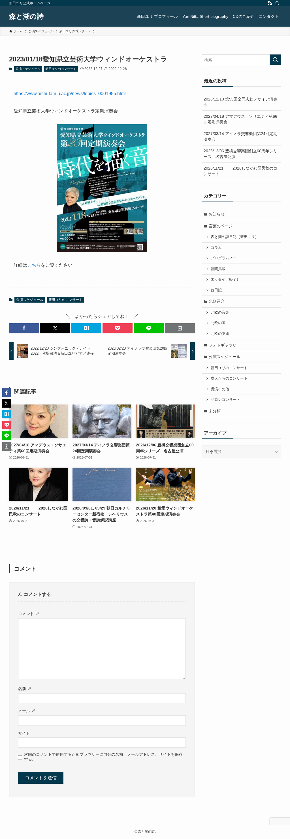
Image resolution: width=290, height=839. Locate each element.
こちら (34, 265)
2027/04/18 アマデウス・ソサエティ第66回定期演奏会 (240, 119)
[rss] (270, 3)
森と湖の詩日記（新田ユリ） (235, 237)
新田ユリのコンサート (60, 68)
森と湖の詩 (26, 16)
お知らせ (217, 214)
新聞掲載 (218, 269)
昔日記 (216, 290)
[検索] (277, 3)
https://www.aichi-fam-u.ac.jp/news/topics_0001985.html (70, 93)
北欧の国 (218, 323)
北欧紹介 (217, 301)
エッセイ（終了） (225, 279)
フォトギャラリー (224, 345)
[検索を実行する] (275, 59)
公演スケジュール (28, 68)
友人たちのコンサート (229, 378)
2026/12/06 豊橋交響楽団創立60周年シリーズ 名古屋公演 (240, 154)
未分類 (215, 411)
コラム (216, 248)
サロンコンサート (225, 400)
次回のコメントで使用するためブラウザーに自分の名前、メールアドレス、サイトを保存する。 (103, 756)
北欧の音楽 (220, 312)
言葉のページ (221, 226)
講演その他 (220, 389)
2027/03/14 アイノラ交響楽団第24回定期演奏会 (240, 136)
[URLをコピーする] (180, 328)
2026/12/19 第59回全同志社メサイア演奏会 (240, 102)
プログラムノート (225, 258)
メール (26, 711)
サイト (24, 733)
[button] (24, 328)
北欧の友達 (220, 334)
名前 (24, 688)
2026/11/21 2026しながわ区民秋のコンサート (240, 171)
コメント (28, 613)
